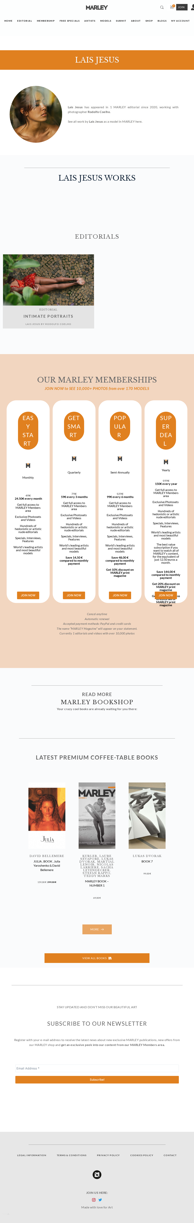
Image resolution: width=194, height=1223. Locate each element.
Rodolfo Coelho (58, 324)
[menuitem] (8, 21)
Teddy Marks (97, 876)
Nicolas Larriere (98, 866)
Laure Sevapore (96, 857)
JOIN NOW (28, 595)
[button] (46, 815)
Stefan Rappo (96, 873)
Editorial (48, 309)
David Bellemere (47, 856)
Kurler (89, 856)
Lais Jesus (33, 324)
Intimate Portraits (48, 316)
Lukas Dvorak (147, 856)
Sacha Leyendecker (98, 869)
